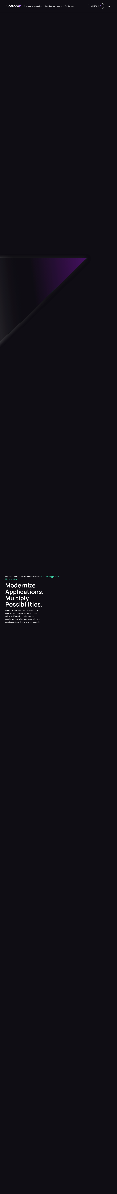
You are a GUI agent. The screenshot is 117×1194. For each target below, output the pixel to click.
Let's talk (95, 6)
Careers (71, 6)
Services (27, 6)
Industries (38, 6)
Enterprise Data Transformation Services (22, 576)
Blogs (58, 6)
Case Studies (50, 6)
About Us (64, 6)
